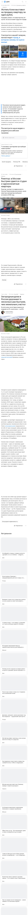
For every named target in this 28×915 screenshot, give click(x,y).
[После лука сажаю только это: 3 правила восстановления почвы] (14, 687)
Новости (5, 7)
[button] (5, 48)
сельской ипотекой (6, 357)
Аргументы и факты (21, 5)
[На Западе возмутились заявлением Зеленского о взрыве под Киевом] (14, 802)
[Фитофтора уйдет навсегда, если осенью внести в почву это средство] (14, 733)
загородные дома (10, 426)
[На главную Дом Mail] (7, 1)
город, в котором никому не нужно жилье (12, 40)
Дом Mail (16, 294)
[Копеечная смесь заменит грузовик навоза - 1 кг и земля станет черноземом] (14, 872)
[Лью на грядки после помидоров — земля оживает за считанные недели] (14, 895)
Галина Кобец (9, 311)
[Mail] (5, 1)
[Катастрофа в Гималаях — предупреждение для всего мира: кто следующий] (14, 571)
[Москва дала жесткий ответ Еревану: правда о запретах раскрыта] (14, 779)
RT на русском (18, 174)
